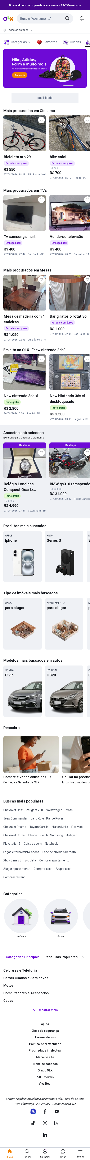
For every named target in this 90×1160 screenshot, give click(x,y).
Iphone (32, 835)
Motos (8, 986)
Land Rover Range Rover (47, 818)
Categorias (19, 42)
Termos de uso (45, 1037)
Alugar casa (63, 868)
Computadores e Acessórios (26, 993)
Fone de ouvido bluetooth (59, 852)
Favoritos (50, 42)
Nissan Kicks (60, 827)
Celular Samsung (51, 835)
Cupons (75, 42)
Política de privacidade (45, 1044)
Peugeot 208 (34, 810)
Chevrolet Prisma (14, 827)
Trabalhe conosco (45, 1064)
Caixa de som (33, 843)
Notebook (51, 843)
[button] (45, 18)
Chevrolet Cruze (14, 835)
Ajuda (45, 1024)
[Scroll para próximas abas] (83, 957)
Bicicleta (30, 860)
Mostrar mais (48, 1010)
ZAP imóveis (45, 1077)
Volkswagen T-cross (59, 810)
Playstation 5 (12, 843)
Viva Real (45, 1083)
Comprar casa (43, 868)
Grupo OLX (45, 1070)
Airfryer (71, 835)
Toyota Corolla (39, 827)
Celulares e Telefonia (20, 970)
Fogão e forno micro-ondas (21, 852)
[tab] (22, 957)
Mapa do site (45, 1057)
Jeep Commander (15, 818)
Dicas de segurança (45, 1030)
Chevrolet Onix (13, 810)
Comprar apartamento (54, 860)
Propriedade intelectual (45, 1050)
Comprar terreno (14, 877)
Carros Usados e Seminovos (25, 978)
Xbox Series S (12, 860)
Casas (8, 1001)
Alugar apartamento (16, 868)
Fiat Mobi (77, 827)
